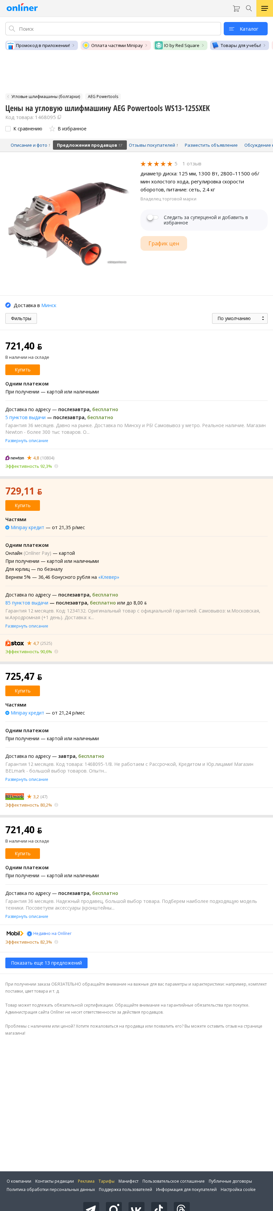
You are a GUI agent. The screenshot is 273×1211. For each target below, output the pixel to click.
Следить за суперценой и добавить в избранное (206, 220)
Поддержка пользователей (125, 1189)
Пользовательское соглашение (173, 1181)
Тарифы (107, 1181)
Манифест (128, 1181)
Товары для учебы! (241, 45)
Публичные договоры (230, 1181)
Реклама (86, 1181)
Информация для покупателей (186, 1189)
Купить (23, 369)
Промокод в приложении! (43, 45)
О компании (19, 1181)
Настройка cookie (238, 1189)
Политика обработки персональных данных (51, 1189)
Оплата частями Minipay (117, 45)
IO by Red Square (181, 45)
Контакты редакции (54, 1181)
